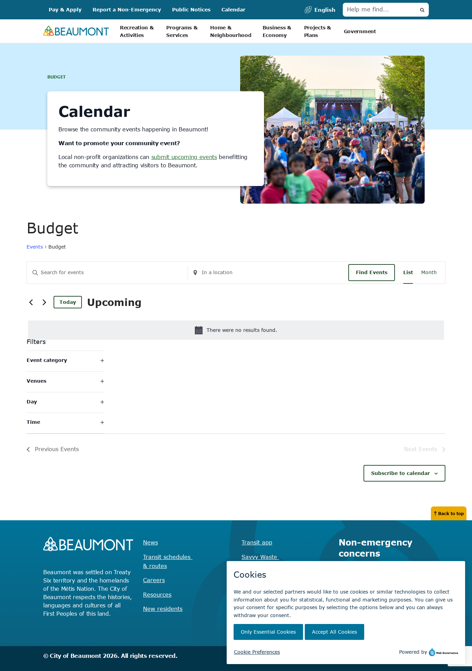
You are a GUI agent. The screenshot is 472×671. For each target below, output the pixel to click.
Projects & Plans (318, 31)
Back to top (451, 513)
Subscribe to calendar (400, 473)
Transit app (257, 542)
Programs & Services (182, 31)
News (150, 542)
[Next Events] (44, 302)
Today (67, 302)
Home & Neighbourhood (230, 31)
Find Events (371, 272)
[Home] (76, 31)
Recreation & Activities (137, 31)
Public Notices (191, 9)
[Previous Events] (31, 302)
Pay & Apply (65, 9)
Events (35, 247)
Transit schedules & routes (167, 561)
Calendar (233, 9)
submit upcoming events (184, 157)
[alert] (236, 330)
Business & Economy (278, 31)
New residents (162, 609)
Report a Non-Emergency (127, 9)
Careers (154, 580)
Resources (157, 594)
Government (360, 31)
